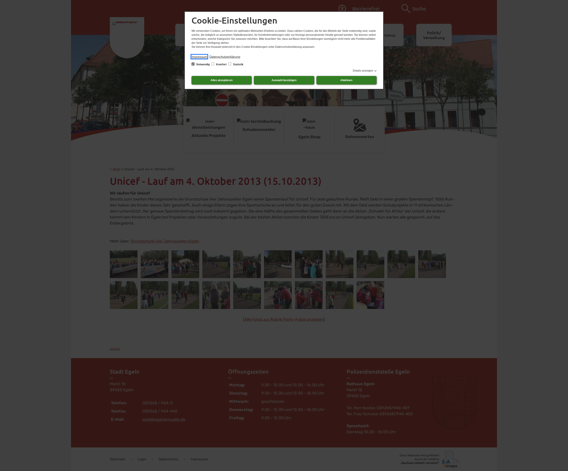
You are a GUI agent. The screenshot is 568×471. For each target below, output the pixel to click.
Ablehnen (346, 80)
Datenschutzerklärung (224, 56)
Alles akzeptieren (222, 80)
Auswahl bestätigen (284, 80)
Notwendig (203, 64)
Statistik (237, 64)
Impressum (199, 56)
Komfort (221, 64)
